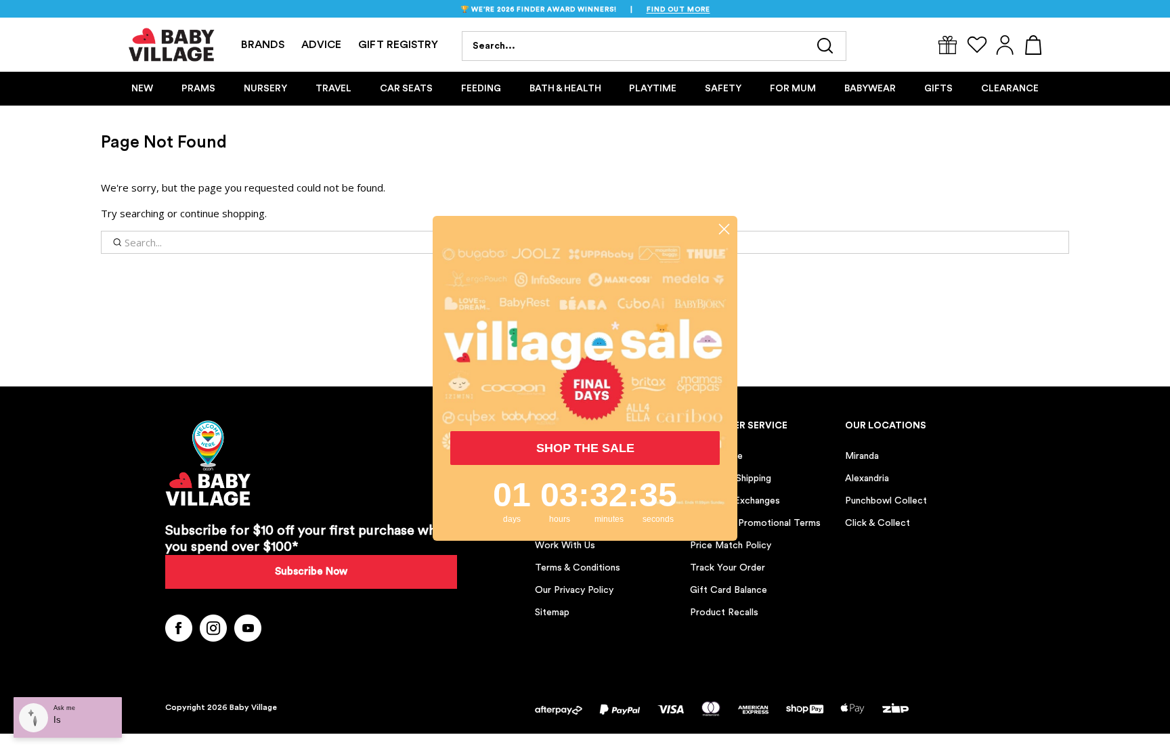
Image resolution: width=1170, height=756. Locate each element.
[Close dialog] (724, 229)
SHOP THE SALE (585, 448)
